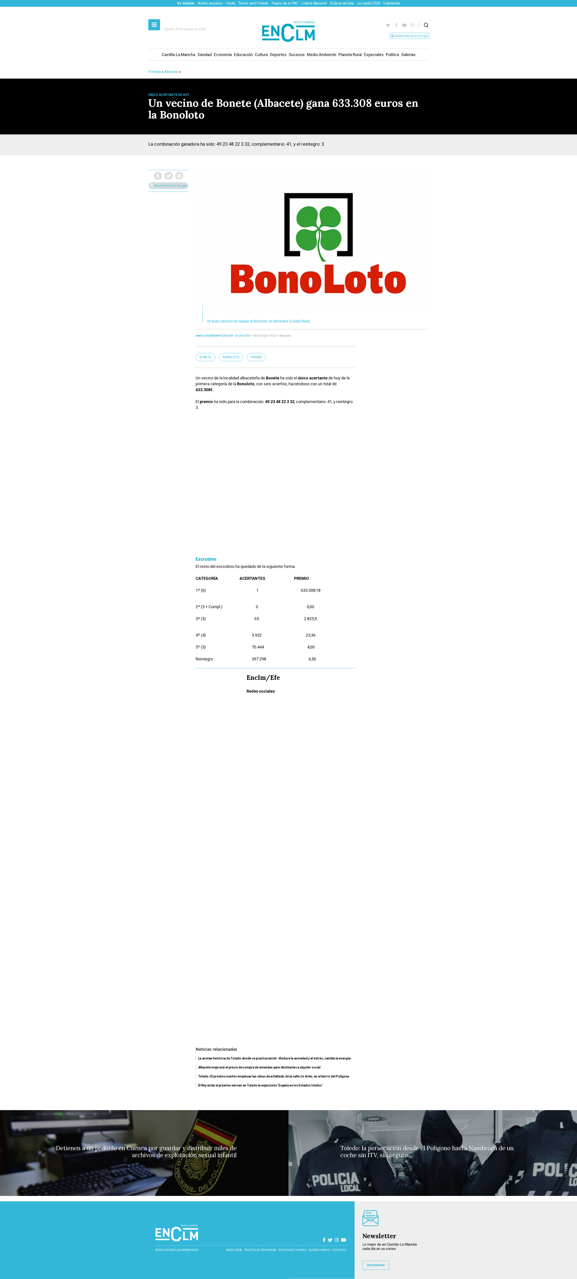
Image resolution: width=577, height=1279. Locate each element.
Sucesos (297, 54)
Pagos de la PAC (285, 3)
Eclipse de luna (342, 3)
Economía (223, 54)
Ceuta (230, 3)
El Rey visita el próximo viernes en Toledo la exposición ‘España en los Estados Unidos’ (260, 1085)
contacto (339, 1250)
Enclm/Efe (242, 335)
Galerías (408, 54)
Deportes (278, 54)
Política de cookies (292, 1250)
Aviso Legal (234, 1250)
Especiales (374, 54)
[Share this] (158, 176)
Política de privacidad (260, 1250)
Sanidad (204, 54)
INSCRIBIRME (376, 1265)
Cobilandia (391, 3)
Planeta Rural (350, 54)
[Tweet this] (168, 176)
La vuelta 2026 (368, 3)
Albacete (171, 72)
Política (392, 54)
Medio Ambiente (321, 54)
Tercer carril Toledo (253, 3)
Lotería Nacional (314, 3)
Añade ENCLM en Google (411, 36)
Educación (243, 54)
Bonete (205, 357)
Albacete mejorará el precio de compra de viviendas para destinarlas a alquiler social (259, 1067)
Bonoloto (231, 357)
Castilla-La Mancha (178, 54)
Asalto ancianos (210, 3)
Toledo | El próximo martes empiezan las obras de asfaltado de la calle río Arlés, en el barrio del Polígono (273, 1076)
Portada (154, 72)
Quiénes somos (319, 1250)
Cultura (261, 54)
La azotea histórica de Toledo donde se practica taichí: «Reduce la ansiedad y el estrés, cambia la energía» (274, 1058)
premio (256, 357)
